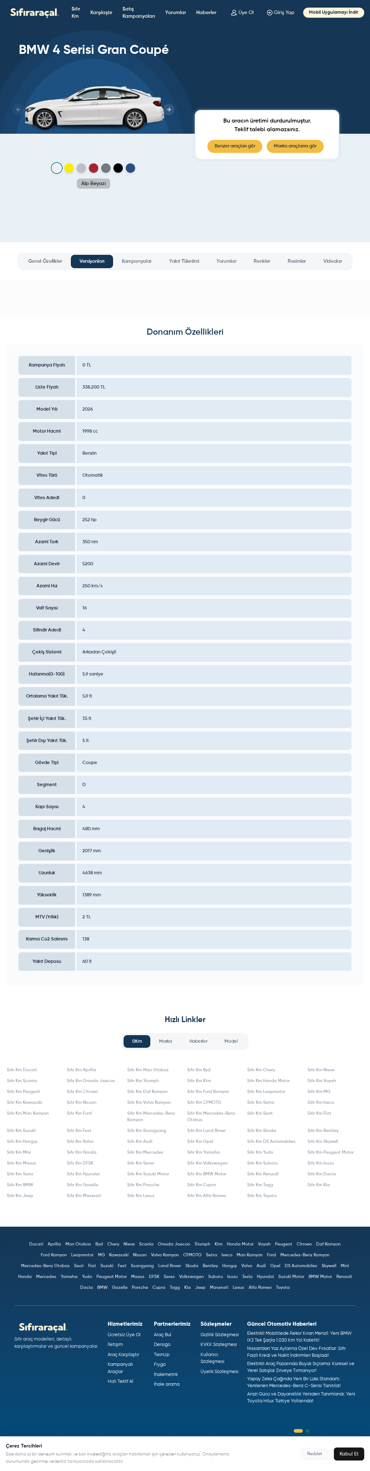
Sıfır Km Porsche (143, 1185)
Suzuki (106, 1266)
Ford (271, 1255)
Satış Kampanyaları (138, 13)
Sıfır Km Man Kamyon (28, 1113)
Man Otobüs (78, 1244)
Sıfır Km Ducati (22, 1070)
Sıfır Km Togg (260, 1185)
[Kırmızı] (93, 168)
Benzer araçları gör (235, 146)
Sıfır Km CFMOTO (204, 1103)
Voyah (264, 1244)
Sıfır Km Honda (81, 1152)
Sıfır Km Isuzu (320, 1163)
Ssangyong (142, 1266)
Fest (122, 1266)
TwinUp (161, 1354)
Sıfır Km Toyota (262, 1196)
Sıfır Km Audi (139, 1142)
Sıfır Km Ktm (199, 1081)
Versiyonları (91, 261)
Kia (187, 1288)
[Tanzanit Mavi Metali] (130, 168)
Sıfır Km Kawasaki (24, 1103)
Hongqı (229, 1266)
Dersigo (162, 1344)
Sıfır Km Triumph (143, 1081)
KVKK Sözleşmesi (219, 1344)
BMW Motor (320, 1277)
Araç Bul (162, 1335)
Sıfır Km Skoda (261, 1131)
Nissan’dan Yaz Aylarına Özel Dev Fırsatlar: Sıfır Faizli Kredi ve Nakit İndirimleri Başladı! (296, 1352)
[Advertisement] (185, 299)
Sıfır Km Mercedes (145, 1152)
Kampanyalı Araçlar (120, 1368)
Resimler (297, 261)
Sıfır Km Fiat (319, 1113)
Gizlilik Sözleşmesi (220, 1335)
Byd (99, 1244)
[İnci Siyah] (118, 168)
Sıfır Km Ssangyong (146, 1131)
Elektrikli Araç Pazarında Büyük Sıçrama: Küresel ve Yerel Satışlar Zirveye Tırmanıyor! (300, 1367)
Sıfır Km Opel (200, 1142)
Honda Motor (240, 1244)
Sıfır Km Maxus (21, 1163)
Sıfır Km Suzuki (21, 1131)
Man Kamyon (250, 1255)
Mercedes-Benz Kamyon (305, 1255)
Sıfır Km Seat (260, 1113)
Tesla (247, 1277)
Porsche (140, 1288)
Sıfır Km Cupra (201, 1185)
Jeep (200, 1288)
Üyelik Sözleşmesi (219, 1371)
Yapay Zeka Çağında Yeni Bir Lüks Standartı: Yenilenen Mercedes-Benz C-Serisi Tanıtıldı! (294, 1383)
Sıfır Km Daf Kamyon (147, 1092)
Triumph (202, 1244)
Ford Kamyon (54, 1255)
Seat (79, 1266)
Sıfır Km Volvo (80, 1142)
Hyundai (265, 1277)
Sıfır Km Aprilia (81, 1070)
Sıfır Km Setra (260, 1103)
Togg (175, 1288)
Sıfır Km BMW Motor (207, 1174)
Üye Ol (246, 12)
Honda (25, 1277)
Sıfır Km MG (318, 1092)
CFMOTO (192, 1255)
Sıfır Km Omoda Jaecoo (91, 1081)
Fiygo (160, 1364)
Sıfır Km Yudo (260, 1152)
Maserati (219, 1288)
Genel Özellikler (45, 261)
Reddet (314, 1454)
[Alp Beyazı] (57, 168)
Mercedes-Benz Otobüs (45, 1266)
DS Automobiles (301, 1266)
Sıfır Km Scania (22, 1081)
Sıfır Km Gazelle (82, 1185)
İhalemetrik (166, 1374)
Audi (261, 1266)
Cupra (158, 1288)
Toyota (283, 1288)
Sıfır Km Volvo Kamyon (149, 1103)
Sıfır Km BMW (20, 1185)
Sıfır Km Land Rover (206, 1131)
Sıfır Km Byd (199, 1070)
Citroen (304, 1244)
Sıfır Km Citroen (82, 1092)
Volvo (246, 1266)
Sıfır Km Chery (261, 1070)
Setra (211, 1255)
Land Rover (169, 1266)
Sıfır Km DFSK (80, 1163)
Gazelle (120, 1288)
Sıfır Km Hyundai (83, 1174)
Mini (345, 1266)
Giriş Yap (284, 12)
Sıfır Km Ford (79, 1113)
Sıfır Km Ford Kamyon (208, 1092)
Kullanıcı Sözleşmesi (212, 1358)
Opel (275, 1266)
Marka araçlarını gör (295, 146)
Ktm (219, 1244)
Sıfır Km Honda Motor (268, 1081)
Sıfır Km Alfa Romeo (206, 1196)
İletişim (115, 1344)
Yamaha (69, 1277)
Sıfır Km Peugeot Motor (330, 1152)
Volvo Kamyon (165, 1255)
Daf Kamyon (328, 1244)
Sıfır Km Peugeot (23, 1092)
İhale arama (167, 1384)
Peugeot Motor (111, 1277)
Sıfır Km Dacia (321, 1174)
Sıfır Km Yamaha (203, 1152)
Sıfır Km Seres (140, 1163)
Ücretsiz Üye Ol (124, 1335)
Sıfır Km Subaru (262, 1163)
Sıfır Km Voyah (321, 1081)
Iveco (226, 1255)
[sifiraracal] (33, 12)
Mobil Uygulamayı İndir (333, 12)
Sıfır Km (76, 13)
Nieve (129, 1244)
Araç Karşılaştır (123, 1354)
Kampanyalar (137, 261)
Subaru (215, 1277)
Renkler (262, 261)
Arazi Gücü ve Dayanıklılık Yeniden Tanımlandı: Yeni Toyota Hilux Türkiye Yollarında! (301, 1398)
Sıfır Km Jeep (20, 1196)
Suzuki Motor (291, 1277)
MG (101, 1255)
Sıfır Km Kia (318, 1185)
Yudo (87, 1277)
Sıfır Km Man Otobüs (148, 1070)
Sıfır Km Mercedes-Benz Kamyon (151, 1116)
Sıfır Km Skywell (322, 1142)
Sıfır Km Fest (79, 1131)
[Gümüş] (81, 168)
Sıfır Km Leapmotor (266, 1092)
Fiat (92, 1266)
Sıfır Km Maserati (84, 1196)
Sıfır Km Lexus (141, 1196)
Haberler (206, 12)
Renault (344, 1277)
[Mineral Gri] (106, 168)
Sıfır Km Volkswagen (207, 1163)
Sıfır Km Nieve (321, 1070)
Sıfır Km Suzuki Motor (148, 1174)
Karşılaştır (101, 12)
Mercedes (46, 1277)
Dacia (86, 1288)
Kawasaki (119, 1255)
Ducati (36, 1244)
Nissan (140, 1255)
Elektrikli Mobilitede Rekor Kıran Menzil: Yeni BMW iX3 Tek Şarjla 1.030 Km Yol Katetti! (299, 1337)
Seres (169, 1277)
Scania (146, 1244)
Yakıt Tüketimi (184, 261)
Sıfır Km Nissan (81, 1103)
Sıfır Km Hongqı (22, 1142)
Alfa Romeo (260, 1288)
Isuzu (232, 1277)
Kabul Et (349, 1454)
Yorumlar (175, 12)
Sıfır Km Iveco (320, 1103)
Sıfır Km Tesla (20, 1174)
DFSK (154, 1277)
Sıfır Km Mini (19, 1152)
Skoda (191, 1266)
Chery (113, 1244)
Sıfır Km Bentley (323, 1131)
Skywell (329, 1266)
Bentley (210, 1266)
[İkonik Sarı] (69, 168)
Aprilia (54, 1244)
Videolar (332, 261)
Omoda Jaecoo (174, 1244)
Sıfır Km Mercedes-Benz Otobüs (211, 1116)
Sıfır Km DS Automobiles (271, 1142)
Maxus (138, 1277)
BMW (102, 1288)
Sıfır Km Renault (263, 1174)
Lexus (238, 1288)
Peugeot (283, 1244)
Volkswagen (191, 1277)
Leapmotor (82, 1255)
